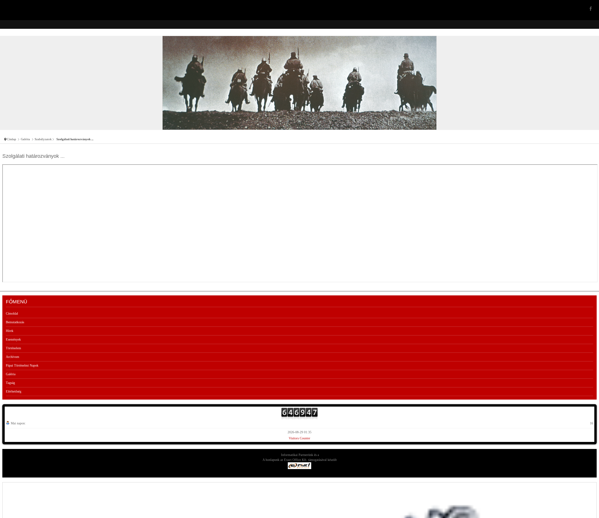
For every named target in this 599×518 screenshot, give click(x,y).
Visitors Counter (299, 438)
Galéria (25, 139)
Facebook (590, 8)
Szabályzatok (43, 139)
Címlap (11, 139)
